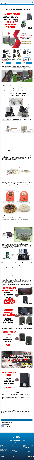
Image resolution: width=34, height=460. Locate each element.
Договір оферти (14, 451)
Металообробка (3, 450)
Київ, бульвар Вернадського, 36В (28, 446)
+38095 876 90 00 (27, 451)
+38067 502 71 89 (27, 450)
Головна (2, 5)
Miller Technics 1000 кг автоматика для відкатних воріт (16, 59)
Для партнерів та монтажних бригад (17, 448)
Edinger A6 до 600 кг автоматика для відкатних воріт (6, 59)
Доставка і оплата (15, 446)
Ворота (1, 445)
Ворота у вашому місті (4, 449)
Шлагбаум (2, 447)
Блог (12, 445)
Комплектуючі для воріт (4, 446)
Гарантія (13, 450)
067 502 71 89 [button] (29, 0)
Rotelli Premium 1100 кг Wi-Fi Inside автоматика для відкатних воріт (27, 59)
